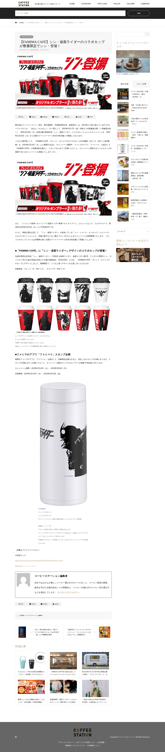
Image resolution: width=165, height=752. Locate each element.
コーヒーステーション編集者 (33, 615)
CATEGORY (86, 4)
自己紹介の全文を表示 (67, 592)
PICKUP (116, 4)
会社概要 (101, 742)
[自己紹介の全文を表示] (79, 592)
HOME (72, 4)
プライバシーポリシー (66, 742)
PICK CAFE (102, 4)
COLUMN (130, 4)
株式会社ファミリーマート (26, 566)
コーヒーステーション (127, 737)
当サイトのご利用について (85, 742)
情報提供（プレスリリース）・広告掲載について (82, 745)
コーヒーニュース (26, 37)
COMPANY (145, 4)
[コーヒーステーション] (82, 737)
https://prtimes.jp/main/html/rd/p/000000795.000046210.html (39, 561)
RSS (16, 737)
